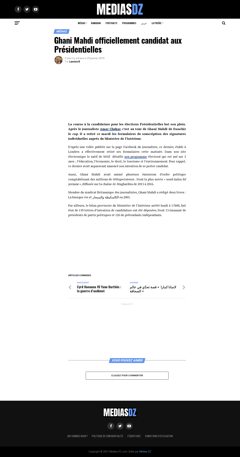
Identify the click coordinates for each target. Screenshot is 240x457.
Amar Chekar (110, 129)
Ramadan (96, 23)
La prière (156, 23)
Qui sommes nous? (77, 436)
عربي (144, 23)
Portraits (111, 23)
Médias (81, 23)
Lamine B (74, 61)
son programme (135, 157)
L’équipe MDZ (134, 436)
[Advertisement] (127, 95)
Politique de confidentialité (107, 436)
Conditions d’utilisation (159, 436)
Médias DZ (145, 451)
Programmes (129, 23)
